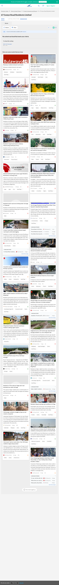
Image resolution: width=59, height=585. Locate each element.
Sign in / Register (51, 5)
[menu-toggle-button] (2, 6)
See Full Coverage (25, 253)
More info (21, 582)
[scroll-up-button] (56, 579)
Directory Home (4, 11)
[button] (43, 5)
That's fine (14, 582)
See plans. (24, 31)
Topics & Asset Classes (16, 11)
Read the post (42, 1)
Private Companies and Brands (30, 11)
